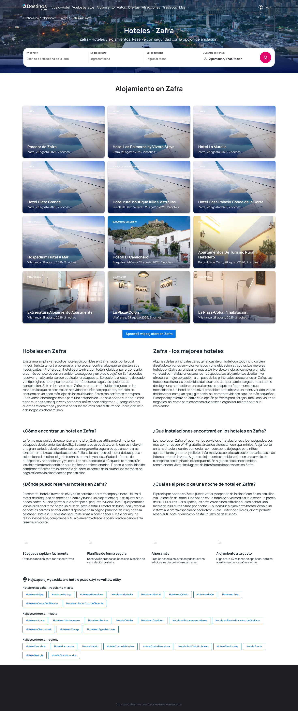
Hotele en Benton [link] (98, 620)
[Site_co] (167, 677)
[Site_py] (252, 677)
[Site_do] (179, 677)
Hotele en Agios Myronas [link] (101, 629)
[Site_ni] (216, 677)
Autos (121, 7)
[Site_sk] (143, 677)
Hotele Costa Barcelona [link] (156, 646)
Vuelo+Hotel (60, 7)
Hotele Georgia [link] (34, 655)
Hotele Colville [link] (124, 620)
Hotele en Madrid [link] (151, 594)
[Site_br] (46, 677)
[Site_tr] (106, 677)
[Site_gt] (228, 677)
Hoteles (64, 18)
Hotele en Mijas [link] (34, 594)
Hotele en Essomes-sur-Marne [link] (190, 620)
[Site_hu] (155, 677)
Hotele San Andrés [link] (227, 646)
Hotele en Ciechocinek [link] (38, 629)
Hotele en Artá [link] (230, 594)
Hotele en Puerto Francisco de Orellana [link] (237, 620)
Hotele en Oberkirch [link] (152, 620)
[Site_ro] (58, 677)
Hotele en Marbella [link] (122, 594)
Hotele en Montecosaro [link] (66, 620)
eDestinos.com (31, 18)
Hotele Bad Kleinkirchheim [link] (193, 646)
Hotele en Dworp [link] (69, 629)
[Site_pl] (82, 677)
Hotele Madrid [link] (90, 646)
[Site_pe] (94, 677)
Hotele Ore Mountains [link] (64, 655)
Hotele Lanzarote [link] (64, 646)
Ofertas (133, 7)
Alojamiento (106, 7)
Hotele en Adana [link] (35, 620)
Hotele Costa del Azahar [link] (120, 646)
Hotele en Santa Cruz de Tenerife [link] (84, 603)
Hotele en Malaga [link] (61, 594)
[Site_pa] (192, 677)
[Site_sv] (204, 677)
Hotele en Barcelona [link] (91, 594)
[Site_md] (131, 677)
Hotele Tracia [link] (254, 646)
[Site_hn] (240, 677)
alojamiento (49, 18)
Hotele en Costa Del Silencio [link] (42, 603)
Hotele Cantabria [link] (36, 646)
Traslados (169, 7)
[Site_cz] (119, 677)
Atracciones (151, 7)
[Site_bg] (70, 677)
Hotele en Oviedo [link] (178, 594)
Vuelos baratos (83, 7)
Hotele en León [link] (205, 594)
